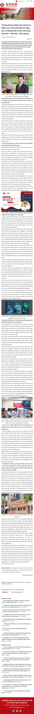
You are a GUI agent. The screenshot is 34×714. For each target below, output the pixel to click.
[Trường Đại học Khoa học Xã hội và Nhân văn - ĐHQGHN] (2, 4)
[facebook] (13, 711)
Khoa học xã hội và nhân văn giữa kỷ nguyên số (15, 628)
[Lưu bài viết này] (31, 38)
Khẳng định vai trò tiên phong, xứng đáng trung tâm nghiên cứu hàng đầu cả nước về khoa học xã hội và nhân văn (16, 639)
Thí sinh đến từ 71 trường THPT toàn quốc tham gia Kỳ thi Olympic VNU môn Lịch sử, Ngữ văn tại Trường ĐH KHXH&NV (17, 686)
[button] (19, 1)
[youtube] (17, 711)
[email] (20, 711)
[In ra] (28, 38)
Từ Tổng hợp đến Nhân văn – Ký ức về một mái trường (16, 623)
